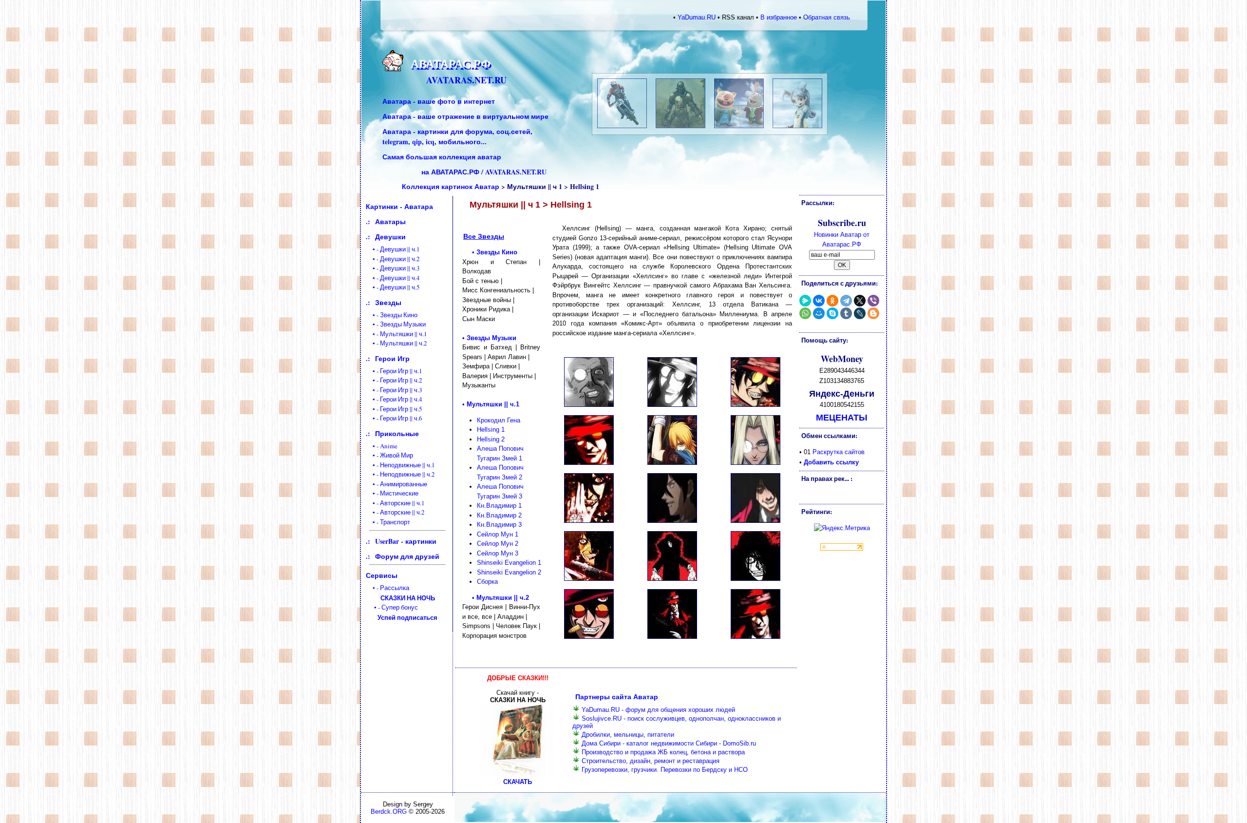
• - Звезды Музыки (396, 324)
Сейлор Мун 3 (497, 553)
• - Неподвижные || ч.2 (400, 474)
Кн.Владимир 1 (499, 505)
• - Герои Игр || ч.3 (394, 389)
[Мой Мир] (819, 313)
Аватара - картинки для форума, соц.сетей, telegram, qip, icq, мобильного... (457, 136)
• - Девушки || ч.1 (393, 249)
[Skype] (832, 313)
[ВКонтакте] (819, 300)
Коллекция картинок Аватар (450, 186)
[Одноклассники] (832, 300)
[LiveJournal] (860, 313)
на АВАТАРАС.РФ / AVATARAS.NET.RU (484, 172)
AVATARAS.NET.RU (466, 80)
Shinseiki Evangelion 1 (509, 562)
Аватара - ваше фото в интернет (438, 101)
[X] (860, 300)
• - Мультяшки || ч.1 (396, 333)
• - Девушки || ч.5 (393, 287)
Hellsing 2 (491, 439)
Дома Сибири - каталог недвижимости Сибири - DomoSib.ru (669, 743)
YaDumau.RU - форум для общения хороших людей (658, 709)
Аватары (390, 221)
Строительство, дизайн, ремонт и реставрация (650, 761)
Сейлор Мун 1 (497, 534)
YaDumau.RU (697, 17)
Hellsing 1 (491, 429)
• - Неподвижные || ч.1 (400, 464)
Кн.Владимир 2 (499, 515)
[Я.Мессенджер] (805, 300)
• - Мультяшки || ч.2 (396, 343)
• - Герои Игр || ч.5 (394, 408)
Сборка (487, 581)
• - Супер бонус (402, 612)
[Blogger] (873, 313)
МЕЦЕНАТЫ (842, 417)
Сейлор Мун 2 (497, 543)
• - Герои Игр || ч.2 (394, 380)
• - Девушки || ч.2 (393, 258)
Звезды (388, 302)
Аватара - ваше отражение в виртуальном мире (465, 116)
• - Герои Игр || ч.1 (394, 370)
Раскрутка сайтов (838, 452)
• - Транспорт (388, 521)
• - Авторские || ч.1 (395, 502)
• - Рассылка (400, 592)
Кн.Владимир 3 (499, 524)
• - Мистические (392, 493)
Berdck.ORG (389, 811)
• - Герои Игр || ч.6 (394, 418)
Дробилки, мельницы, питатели (628, 734)
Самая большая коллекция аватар (441, 157)
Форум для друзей (407, 556)
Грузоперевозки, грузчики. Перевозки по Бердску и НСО (665, 769)
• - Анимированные (396, 483)
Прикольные (397, 433)
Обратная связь (826, 17)
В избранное (778, 17)
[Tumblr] (846, 313)
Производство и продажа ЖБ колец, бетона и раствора (663, 752)
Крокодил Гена (498, 420)
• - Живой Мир (389, 455)
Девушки (390, 236)
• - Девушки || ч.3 (393, 268)
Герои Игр (392, 358)
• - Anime (381, 445)
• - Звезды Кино (391, 314)
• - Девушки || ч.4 (393, 277)
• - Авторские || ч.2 (395, 512)
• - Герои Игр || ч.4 (394, 399)
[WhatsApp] (805, 313)
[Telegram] (846, 300)
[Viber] (873, 300)
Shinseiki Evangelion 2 (509, 572)
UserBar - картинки (405, 541)
